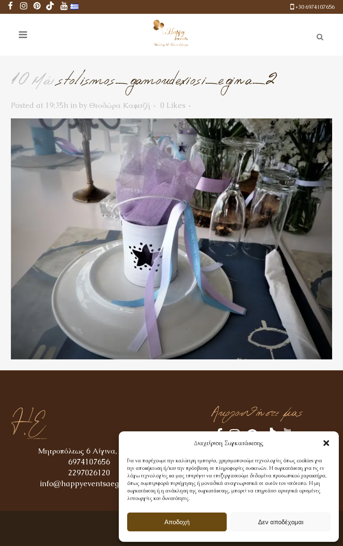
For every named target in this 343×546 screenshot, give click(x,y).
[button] (326, 443)
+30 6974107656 (315, 6)
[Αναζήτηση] (318, 35)
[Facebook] (10, 7)
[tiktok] (50, 7)
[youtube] (63, 7)
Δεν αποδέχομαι (280, 521)
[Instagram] (23, 7)
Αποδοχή (176, 521)
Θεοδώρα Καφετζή (119, 105)
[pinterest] (37, 7)
